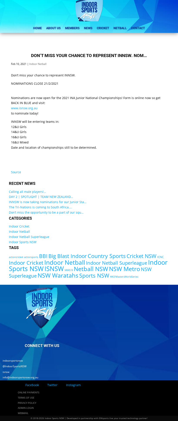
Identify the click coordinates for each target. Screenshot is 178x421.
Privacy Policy (27, 402)
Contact (138, 28)
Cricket (103, 28)
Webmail (23, 413)
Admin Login (26, 407)
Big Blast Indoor (67, 255)
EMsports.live (106, 418)
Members (72, 28)
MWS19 (69, 270)
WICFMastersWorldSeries (124, 276)
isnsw (4, 372)
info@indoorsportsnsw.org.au (19, 377)
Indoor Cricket (19, 226)
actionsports (31, 257)
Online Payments (28, 392)
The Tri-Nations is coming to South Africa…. (40, 207)
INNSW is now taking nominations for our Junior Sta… (47, 202)
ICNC (160, 257)
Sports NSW (94, 275)
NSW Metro (124, 269)
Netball (120, 28)
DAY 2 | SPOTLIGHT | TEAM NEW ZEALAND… (41, 197)
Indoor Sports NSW (22, 242)
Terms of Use (26, 397)
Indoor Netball (37, 64)
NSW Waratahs (58, 275)
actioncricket (16, 257)
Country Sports (107, 255)
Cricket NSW (141, 255)
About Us (53, 28)
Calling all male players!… (27, 192)
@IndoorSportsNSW (13, 366)
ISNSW (54, 268)
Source (16, 172)
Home (37, 28)
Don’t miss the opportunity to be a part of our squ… (46, 212)
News (88, 28)
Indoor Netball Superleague (29, 237)
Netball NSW (91, 269)
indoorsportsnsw (11, 360)
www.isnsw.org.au (24, 108)
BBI (43, 255)
